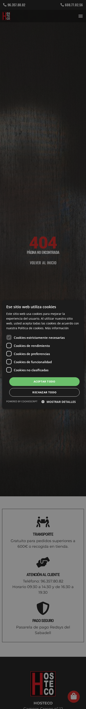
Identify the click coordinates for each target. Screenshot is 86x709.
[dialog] (43, 354)
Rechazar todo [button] (44, 392)
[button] (59, 402)
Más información (57, 328)
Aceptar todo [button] (44, 381)
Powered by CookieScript (21, 401)
